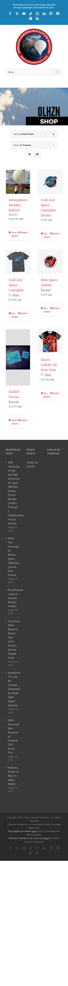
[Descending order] (53, 134)
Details (24, 232)
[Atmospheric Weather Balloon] (18, 182)
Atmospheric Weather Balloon (18, 205)
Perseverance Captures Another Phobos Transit (13, 598)
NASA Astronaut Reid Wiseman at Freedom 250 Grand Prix (13, 736)
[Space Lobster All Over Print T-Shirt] (50, 341)
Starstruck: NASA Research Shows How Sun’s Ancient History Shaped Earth (13, 639)
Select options (14, 234)
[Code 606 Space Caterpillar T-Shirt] (18, 262)
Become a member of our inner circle (29, 838)
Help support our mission (22, 831)
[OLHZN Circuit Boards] (18, 357)
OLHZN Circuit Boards (14, 397)
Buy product (46, 235)
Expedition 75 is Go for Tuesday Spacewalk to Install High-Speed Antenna (13, 689)
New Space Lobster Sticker (49, 285)
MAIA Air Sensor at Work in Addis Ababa (13, 776)
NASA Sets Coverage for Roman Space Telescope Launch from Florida (13, 557)
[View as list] (37, 154)
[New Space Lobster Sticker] (50, 262)
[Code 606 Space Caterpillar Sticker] (50, 182)
